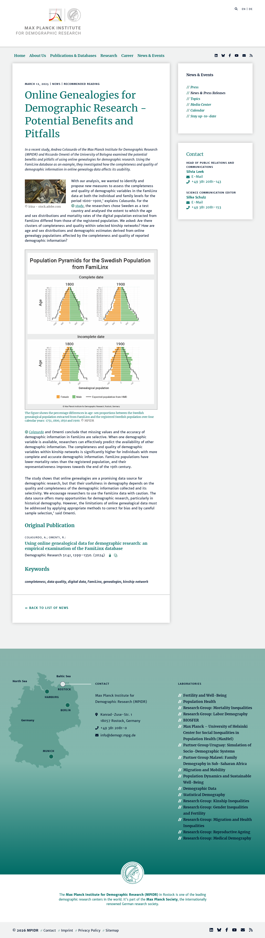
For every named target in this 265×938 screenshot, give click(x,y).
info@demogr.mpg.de (118, 735)
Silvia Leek (195, 172)
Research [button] (108, 55)
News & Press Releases (207, 93)
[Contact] (241, 930)
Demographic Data (199, 788)
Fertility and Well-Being (205, 695)
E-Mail (197, 176)
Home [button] (19, 55)
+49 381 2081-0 (113, 728)
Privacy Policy (89, 930)
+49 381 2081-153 (206, 207)
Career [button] (127, 55)
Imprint (67, 930)
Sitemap (112, 930)
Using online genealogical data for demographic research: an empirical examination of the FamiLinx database (86, 546)
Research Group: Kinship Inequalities (216, 801)
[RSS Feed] (251, 55)
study (79, 206)
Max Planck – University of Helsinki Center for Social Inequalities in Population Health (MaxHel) (215, 732)
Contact (49, 930)
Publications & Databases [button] (73, 55)
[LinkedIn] (216, 55)
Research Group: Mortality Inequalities (217, 708)
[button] (236, 9)
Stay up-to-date (203, 116)
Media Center (200, 104)
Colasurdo (36, 432)
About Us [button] (37, 55)
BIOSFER (191, 720)
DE (251, 9)
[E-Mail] (244, 55)
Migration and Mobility (204, 770)
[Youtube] (236, 55)
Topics (195, 99)
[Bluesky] (223, 55)
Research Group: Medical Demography (217, 838)
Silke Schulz (196, 197)
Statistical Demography (204, 794)
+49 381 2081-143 (206, 181)
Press (194, 87)
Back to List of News (49, 608)
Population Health (199, 701)
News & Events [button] (150, 55)
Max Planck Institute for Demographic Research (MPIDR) (112, 895)
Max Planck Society (162, 899)
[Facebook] (229, 55)
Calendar (197, 110)
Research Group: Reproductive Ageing (216, 832)
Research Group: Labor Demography (215, 714)
